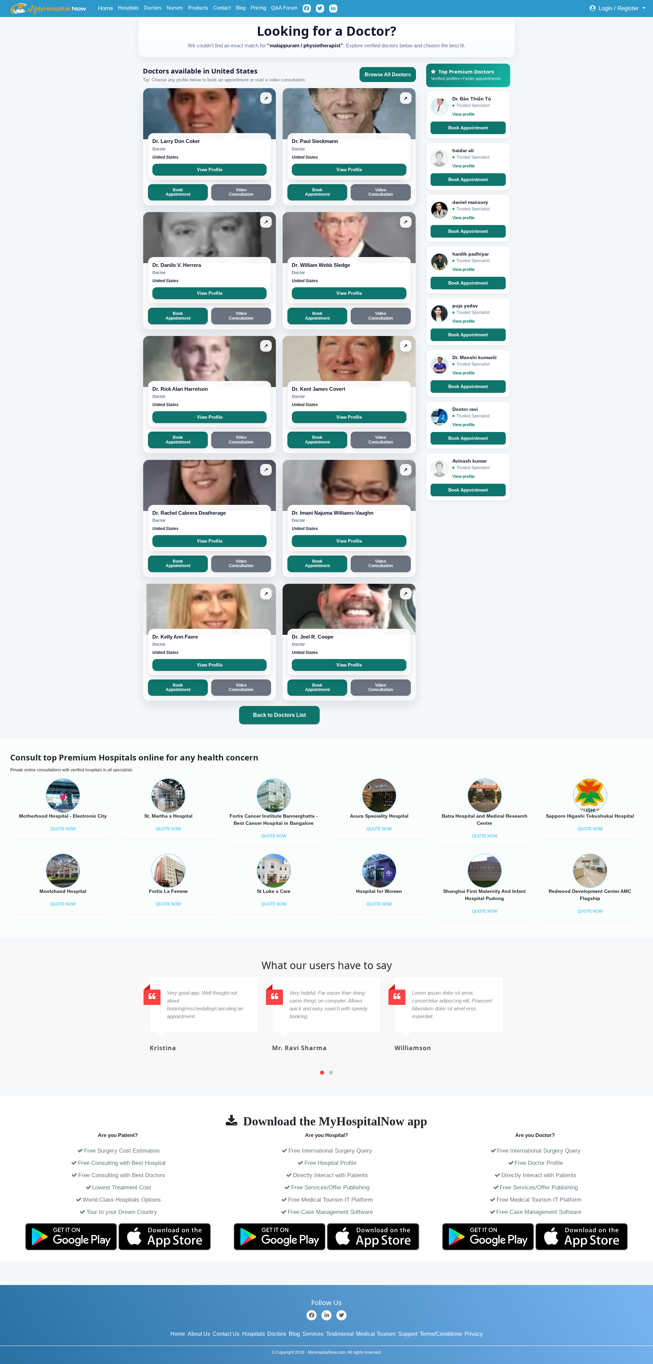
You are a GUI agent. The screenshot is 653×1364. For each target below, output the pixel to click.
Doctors (153, 8)
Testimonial (340, 1334)
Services (312, 1334)
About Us (199, 1334)
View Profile (209, 169)
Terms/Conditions (441, 1334)
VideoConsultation (241, 192)
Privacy (474, 1334)
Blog (241, 8)
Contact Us (226, 1334)
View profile (463, 114)
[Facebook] (311, 1315)
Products (198, 8)
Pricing (258, 8)
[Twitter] (341, 1315)
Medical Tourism (376, 1334)
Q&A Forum (284, 8)
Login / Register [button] (618, 8)
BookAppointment (178, 192)
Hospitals (128, 8)
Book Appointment (468, 127)
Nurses (175, 8)
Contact (222, 8)
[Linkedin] (326, 1315)
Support (407, 1334)
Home (106, 8)
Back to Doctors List (279, 715)
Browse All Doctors (388, 74)
